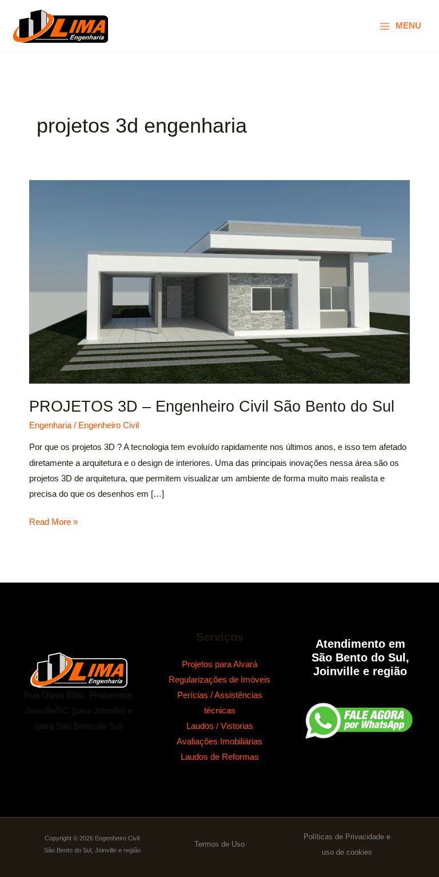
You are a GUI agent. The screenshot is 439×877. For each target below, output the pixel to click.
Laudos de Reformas (220, 757)
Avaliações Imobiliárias (219, 741)
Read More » (53, 521)
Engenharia (50, 425)
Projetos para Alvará (219, 664)
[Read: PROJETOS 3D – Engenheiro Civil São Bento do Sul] (219, 281)
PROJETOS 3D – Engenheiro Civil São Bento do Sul (211, 406)
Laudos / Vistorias (219, 726)
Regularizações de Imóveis (219, 679)
